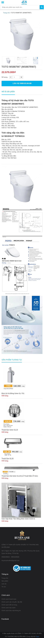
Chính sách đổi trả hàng (9, 605)
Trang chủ (6, 12)
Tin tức (4, 586)
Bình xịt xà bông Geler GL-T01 (13, 393)
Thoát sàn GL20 (8, 458)
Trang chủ (5, 578)
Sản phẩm (5, 581)
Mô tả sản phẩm (8, 92)
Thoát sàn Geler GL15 (10, 430)
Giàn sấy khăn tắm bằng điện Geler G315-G (18, 519)
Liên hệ (4, 584)
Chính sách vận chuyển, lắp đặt (12, 602)
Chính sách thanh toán (9, 599)
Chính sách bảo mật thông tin (11, 610)
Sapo (37, 636)
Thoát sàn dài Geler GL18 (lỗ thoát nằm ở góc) (20, 476)
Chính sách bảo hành (8, 607)
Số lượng (4, 77)
